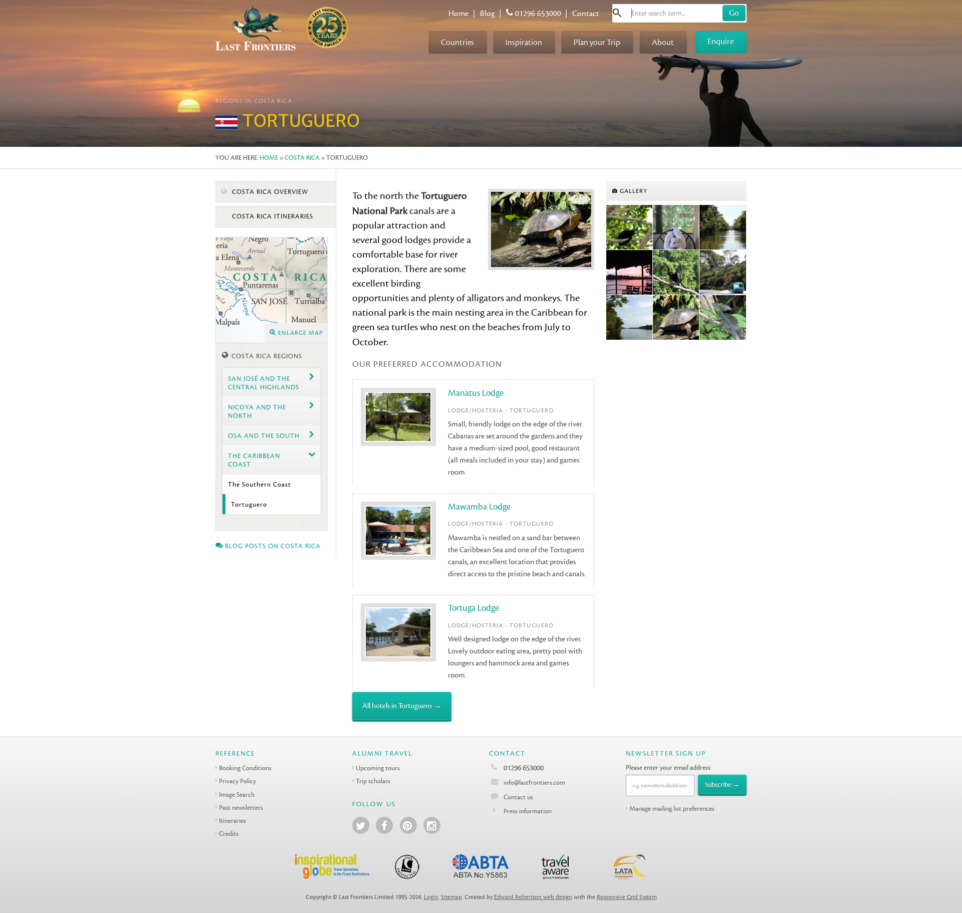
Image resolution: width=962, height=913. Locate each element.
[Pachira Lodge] (676, 227)
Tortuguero (249, 504)
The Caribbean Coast (254, 460)
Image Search (237, 794)
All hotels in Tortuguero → (401, 706)
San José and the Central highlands (263, 382)
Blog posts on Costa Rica (272, 546)
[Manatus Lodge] (629, 317)
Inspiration (524, 42)
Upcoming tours (378, 768)
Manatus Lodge (476, 393)
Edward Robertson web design (533, 897)
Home (458, 14)
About (663, 42)
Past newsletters (241, 807)
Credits (228, 833)
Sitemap (451, 897)
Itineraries (232, 820)
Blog (487, 14)
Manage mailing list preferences (671, 808)
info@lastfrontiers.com (533, 782)
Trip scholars (373, 781)
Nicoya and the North (257, 411)
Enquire (720, 41)
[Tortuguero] (629, 227)
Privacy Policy (237, 781)
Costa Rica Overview (269, 192)
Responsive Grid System (627, 897)
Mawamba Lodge (479, 507)
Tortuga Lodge (473, 608)
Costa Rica (302, 157)
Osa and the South (264, 435)
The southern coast (259, 484)
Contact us (518, 797)
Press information (528, 811)
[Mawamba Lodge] (629, 272)
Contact (585, 14)
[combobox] (679, 13)
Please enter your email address (668, 767)
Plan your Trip (597, 42)
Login (431, 897)
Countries (457, 42)
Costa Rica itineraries (271, 216)
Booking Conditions (245, 768)
